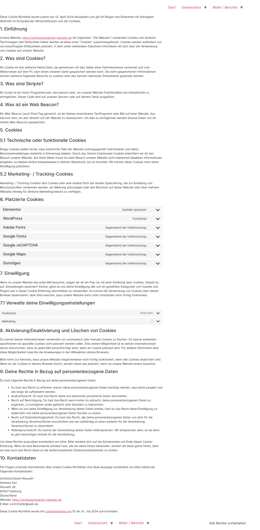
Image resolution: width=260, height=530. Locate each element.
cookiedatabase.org (58, 511)
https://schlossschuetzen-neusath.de (47, 37)
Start (172, 7)
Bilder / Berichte (225, 7)
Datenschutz (191, 7)
